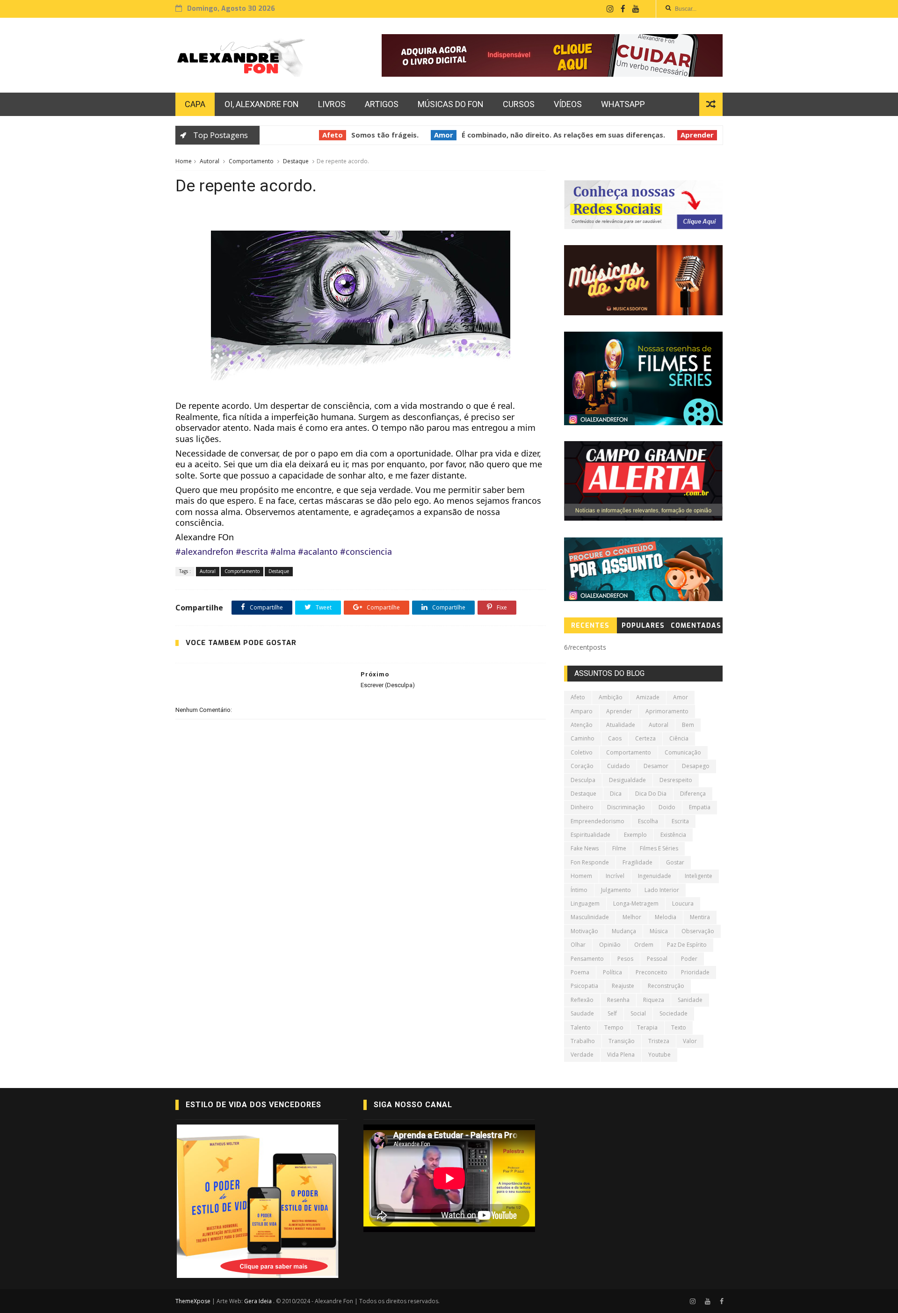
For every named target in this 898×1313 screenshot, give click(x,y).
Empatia (699, 807)
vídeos (568, 104)
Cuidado (618, 766)
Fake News (585, 848)
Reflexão (582, 1000)
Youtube (659, 1055)
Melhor (632, 917)
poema (580, 972)
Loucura (683, 903)
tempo (613, 1027)
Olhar (578, 945)
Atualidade (620, 725)
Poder (689, 959)
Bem (688, 725)
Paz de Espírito (687, 945)
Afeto (312, 134)
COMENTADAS (696, 625)
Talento (581, 1027)
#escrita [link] (252, 551)
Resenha (618, 1000)
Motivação (584, 931)
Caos (615, 738)
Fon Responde (590, 862)
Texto (678, 1027)
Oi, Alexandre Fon (261, 104)
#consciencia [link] (366, 551)
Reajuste (623, 986)
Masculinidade (590, 917)
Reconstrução (666, 986)
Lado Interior (662, 890)
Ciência (678, 738)
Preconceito (651, 972)
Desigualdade (627, 780)
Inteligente (698, 876)
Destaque (296, 161)
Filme (619, 848)
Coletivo (582, 752)
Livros (332, 104)
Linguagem (585, 903)
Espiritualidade (590, 835)
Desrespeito (675, 780)
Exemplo (635, 835)
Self (612, 1013)
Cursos (519, 104)
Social (638, 1013)
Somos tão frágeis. (364, 134)
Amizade (647, 697)
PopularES (643, 625)
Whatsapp (623, 104)
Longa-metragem (636, 903)
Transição (621, 1041)
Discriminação (626, 807)
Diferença (693, 794)
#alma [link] (283, 551)
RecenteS (590, 625)
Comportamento (251, 161)
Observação (697, 931)
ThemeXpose (192, 1301)
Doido (667, 807)
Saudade (582, 1013)
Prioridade (695, 972)
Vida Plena (621, 1055)
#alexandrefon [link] (204, 551)
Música (659, 931)
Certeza (645, 738)
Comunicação (683, 752)
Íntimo (579, 890)
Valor (690, 1041)
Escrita (680, 821)
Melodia (665, 917)
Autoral (209, 161)
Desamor (656, 766)
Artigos (381, 104)
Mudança (624, 931)
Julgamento (616, 890)
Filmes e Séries (659, 848)
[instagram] (610, 9)
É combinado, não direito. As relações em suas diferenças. (543, 134)
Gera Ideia (258, 1301)
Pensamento (587, 959)
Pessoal (657, 959)
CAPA (195, 104)
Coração (582, 766)
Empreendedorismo (597, 821)
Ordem (643, 945)
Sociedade (673, 1013)
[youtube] (635, 9)
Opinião (610, 945)
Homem (581, 876)
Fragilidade (637, 862)
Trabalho (583, 1041)
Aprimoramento (666, 711)
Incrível (615, 876)
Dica (616, 794)
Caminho (582, 738)
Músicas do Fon (451, 104)
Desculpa (583, 780)
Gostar (675, 862)
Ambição (611, 697)
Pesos (625, 959)
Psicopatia (584, 986)
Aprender (677, 134)
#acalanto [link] (318, 551)
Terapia (647, 1027)
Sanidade (690, 1000)
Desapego (696, 766)
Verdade (582, 1055)
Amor (423, 134)
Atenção (582, 725)
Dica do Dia (650, 794)
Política (612, 972)
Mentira (700, 917)
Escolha (648, 821)
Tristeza (658, 1041)
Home (183, 161)
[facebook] (623, 9)
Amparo (582, 711)
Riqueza (653, 1000)
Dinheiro (582, 807)
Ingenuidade (654, 876)
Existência (673, 835)
